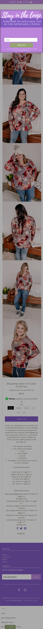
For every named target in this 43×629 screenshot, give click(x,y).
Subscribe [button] (21, 45)
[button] (40, 12)
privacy (21, 60)
